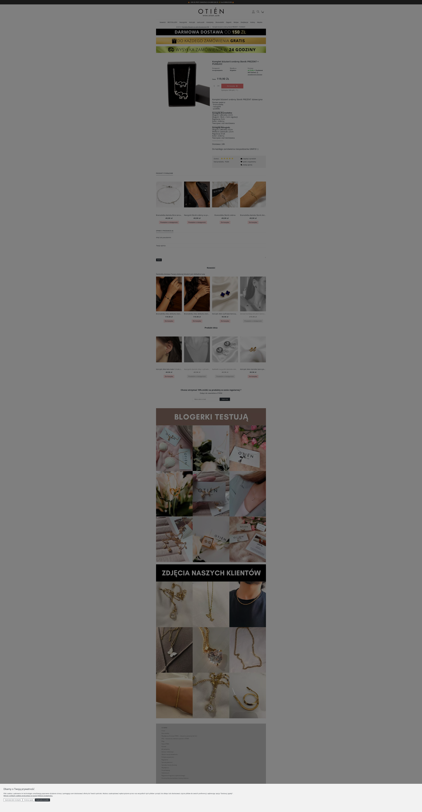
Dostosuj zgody (28, 800)
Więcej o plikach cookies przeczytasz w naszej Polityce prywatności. (28, 796)
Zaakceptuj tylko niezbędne (13, 800)
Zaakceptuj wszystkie (42, 800)
